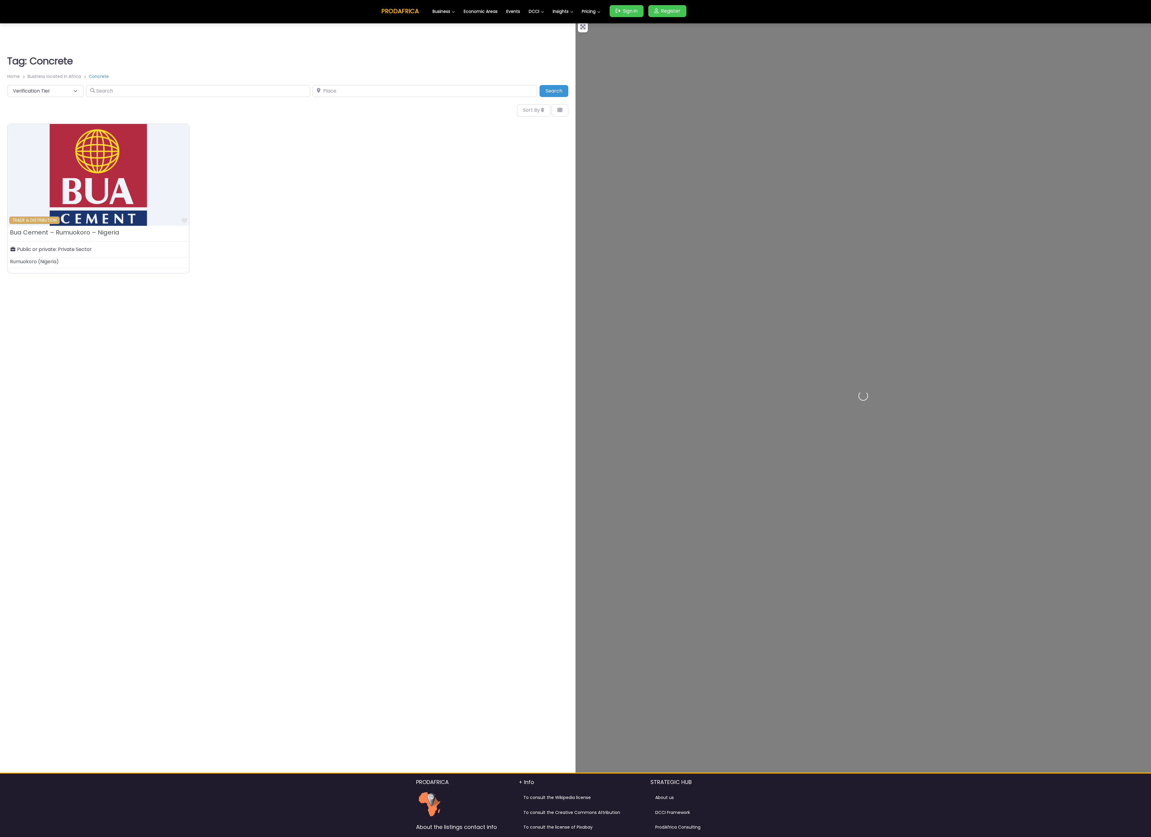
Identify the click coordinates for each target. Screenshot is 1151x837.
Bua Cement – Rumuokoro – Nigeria (64, 232)
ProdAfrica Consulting (677, 827)
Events (513, 11)
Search (557, 90)
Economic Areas (481, 11)
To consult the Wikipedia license (557, 797)
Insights (561, 11)
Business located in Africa (54, 76)
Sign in (630, 10)
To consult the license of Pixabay (558, 827)
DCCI (534, 11)
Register (670, 10)
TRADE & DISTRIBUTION (34, 220)
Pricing (589, 11)
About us (664, 797)
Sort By (532, 110)
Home (13, 76)
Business (441, 11)
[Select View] (560, 110)
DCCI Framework (672, 812)
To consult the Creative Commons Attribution (571, 812)
